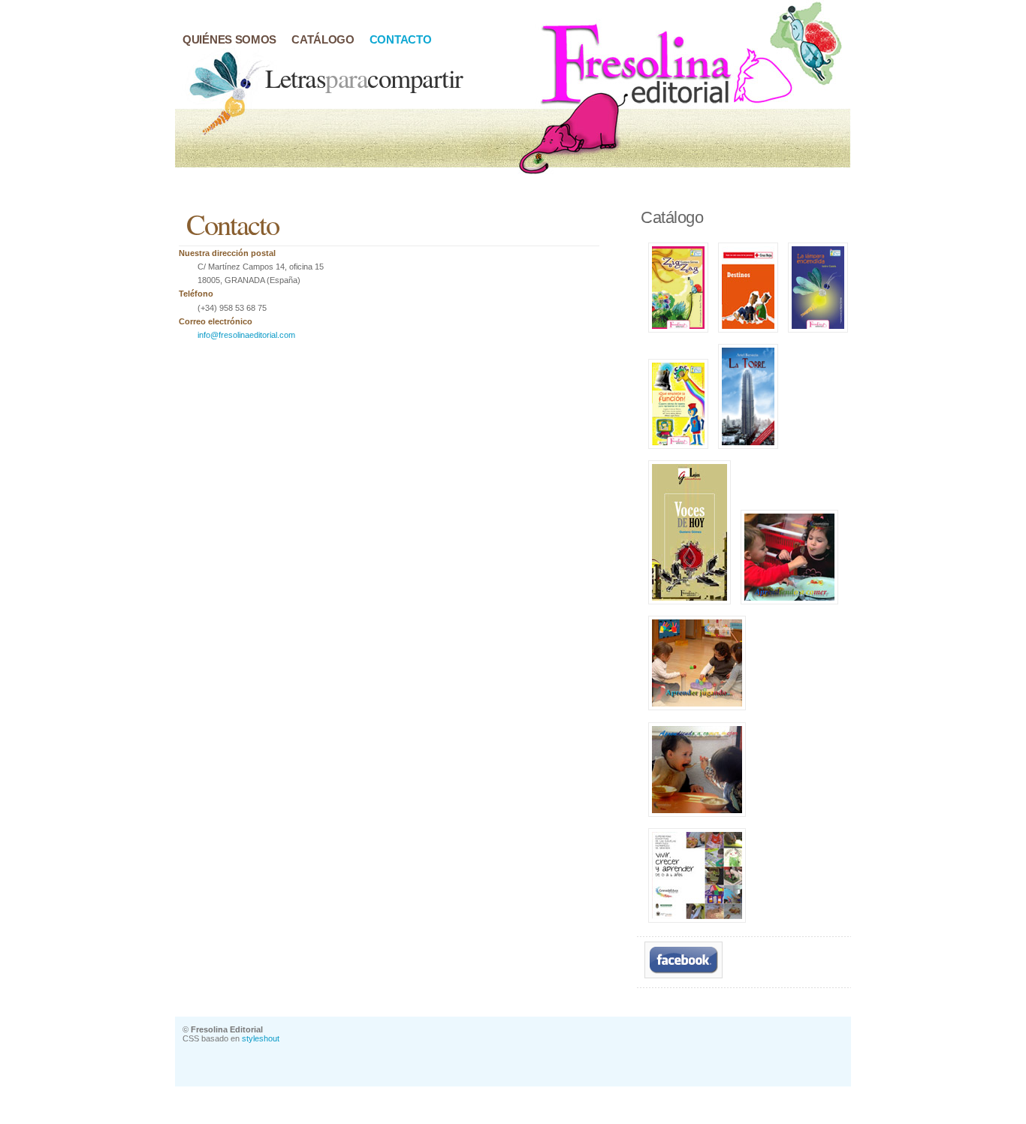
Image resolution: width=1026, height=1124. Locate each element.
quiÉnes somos (229, 39)
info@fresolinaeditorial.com (246, 334)
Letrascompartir (364, 77)
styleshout (260, 1038)
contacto (401, 39)
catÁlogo (323, 39)
